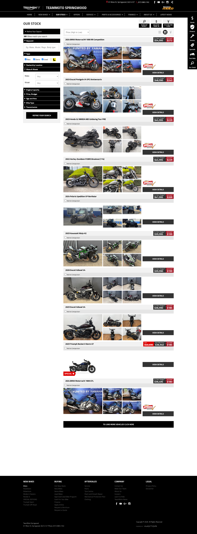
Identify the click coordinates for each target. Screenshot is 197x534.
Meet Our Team (120, 488)
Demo (37, 59)
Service (89, 14)
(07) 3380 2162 (143, 2)
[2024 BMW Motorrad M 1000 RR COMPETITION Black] (102, 60)
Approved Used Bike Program (65, 496)
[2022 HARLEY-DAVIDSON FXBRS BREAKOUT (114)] (102, 179)
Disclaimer (150, 488)
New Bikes (43, 14)
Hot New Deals (60, 486)
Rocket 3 (26, 496)
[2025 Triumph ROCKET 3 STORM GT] (102, 364)
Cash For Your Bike (61, 499)
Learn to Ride (120, 496)
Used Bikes (58, 494)
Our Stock (60, 14)
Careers (117, 494)
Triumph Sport (28, 502)
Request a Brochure (61, 507)
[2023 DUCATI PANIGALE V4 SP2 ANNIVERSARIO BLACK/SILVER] (102, 99)
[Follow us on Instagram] (168, 2)
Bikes (25, 486)
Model (27, 82)
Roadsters (27, 488)
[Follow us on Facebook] (155, 2)
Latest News (166, 14)
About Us (148, 14)
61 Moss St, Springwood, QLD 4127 (121, 2)
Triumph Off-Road (30, 504)
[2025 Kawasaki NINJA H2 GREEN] (102, 253)
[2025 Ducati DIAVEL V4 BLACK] (102, 290)
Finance (132, 14)
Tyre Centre (89, 491)
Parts (87, 488)
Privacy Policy (151, 486)
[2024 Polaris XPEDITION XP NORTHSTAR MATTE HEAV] (102, 216)
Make (27, 76)
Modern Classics (29, 494)
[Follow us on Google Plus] (163, 2)
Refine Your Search (33, 31)
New (29, 59)
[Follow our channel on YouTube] (159, 2)
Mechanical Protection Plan (95, 496)
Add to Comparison (73, 44)
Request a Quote (60, 510)
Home (29, 14)
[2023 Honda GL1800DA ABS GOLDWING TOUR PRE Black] (102, 139)
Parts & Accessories (111, 14)
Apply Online (59, 504)
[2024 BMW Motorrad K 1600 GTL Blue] (102, 401)
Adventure (27, 491)
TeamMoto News (121, 499)
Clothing (88, 499)
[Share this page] (171, 2)
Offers (77, 14)
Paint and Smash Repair (94, 494)
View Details (158, 72)
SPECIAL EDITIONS (30, 499)
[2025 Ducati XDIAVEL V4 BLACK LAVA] (102, 327)
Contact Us (119, 486)
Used (45, 59)
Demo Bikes (58, 491)
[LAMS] (54, 59)
